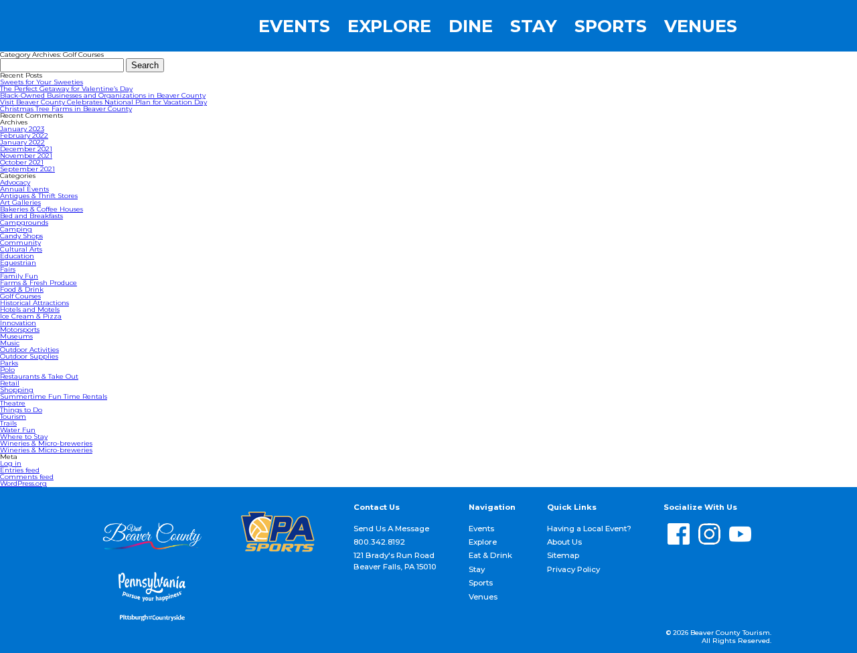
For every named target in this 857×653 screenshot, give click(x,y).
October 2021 (22, 162)
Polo (7, 369)
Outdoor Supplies (29, 356)
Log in (10, 463)
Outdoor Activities (29, 349)
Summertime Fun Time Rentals (53, 396)
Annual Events (24, 189)
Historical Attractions (34, 302)
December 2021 (26, 149)
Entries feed (20, 470)
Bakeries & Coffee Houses (41, 209)
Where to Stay (24, 436)
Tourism (13, 416)
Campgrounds (24, 222)
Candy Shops (21, 235)
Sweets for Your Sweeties (41, 82)
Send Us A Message (391, 528)
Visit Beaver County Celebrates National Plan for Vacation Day (103, 102)
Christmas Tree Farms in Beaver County (66, 108)
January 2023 (22, 128)
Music (9, 343)
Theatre (12, 403)
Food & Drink (22, 289)
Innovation (18, 322)
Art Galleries (20, 202)
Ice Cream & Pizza (31, 316)
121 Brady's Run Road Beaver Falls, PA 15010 (395, 561)
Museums (16, 336)
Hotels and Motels (30, 309)
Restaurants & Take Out (39, 376)
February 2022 (24, 135)
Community (20, 242)
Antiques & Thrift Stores (39, 195)
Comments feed (27, 476)
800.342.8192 (379, 542)
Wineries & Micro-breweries (46, 443)
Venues (700, 26)
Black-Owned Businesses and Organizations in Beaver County (103, 95)
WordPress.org (23, 483)
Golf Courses (20, 296)
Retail (9, 383)
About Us (564, 542)
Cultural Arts (21, 249)
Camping (16, 229)
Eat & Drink (490, 555)
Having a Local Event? (589, 528)
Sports (610, 26)
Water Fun (17, 430)
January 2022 (22, 142)
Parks (9, 363)
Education (17, 256)
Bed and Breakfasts (31, 215)
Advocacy (15, 182)
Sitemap (563, 555)
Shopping (16, 389)
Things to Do (21, 409)
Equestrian (18, 262)
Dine (471, 26)
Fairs (7, 269)
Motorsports (20, 329)
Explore (389, 26)
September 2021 (27, 169)
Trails (8, 423)
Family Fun (19, 276)
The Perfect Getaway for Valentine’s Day (66, 88)
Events (294, 26)
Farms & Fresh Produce (38, 282)
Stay (533, 26)
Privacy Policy (573, 569)
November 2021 (26, 155)
